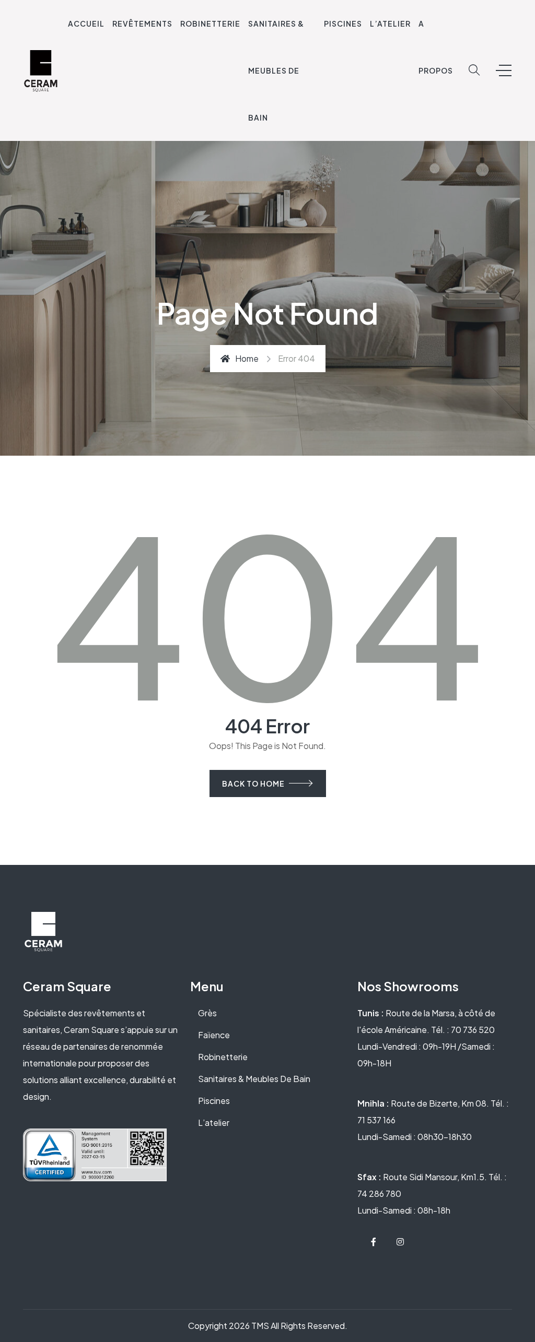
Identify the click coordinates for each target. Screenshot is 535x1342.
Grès (207, 1012)
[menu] (503, 70)
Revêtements (142, 23)
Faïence (214, 1034)
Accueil (86, 23)
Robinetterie (210, 23)
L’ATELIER (390, 23)
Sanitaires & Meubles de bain (276, 70)
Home (247, 358)
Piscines (343, 23)
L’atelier (213, 1122)
